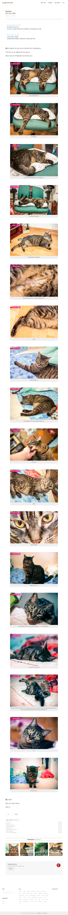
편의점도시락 (35, 897)
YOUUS (31, 899)
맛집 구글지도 (57, 2)
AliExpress (43, 891)
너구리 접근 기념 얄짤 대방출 (11, 832)
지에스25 (40, 901)
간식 (20, 893)
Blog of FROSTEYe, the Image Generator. (16, 866)
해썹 (47, 895)
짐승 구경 (7, 822)
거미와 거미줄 (8, 828)
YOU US (46, 893)
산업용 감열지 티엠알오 (13, 37)
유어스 (20, 897)
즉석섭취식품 (32, 895)
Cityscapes (26, 899)
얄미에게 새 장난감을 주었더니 (11, 829)
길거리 (27, 895)
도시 (25, 897)
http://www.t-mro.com (12, 34)
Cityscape (21, 895)
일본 (25, 891)
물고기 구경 (8, 823)
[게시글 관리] (11, 814)
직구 (43, 899)
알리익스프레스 (26, 901)
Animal (10, 820)
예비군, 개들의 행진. (9, 831)
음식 (36, 901)
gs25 (20, 899)
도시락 (45, 901)
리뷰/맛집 (50, 2)
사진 (63, 2)
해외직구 (40, 893)
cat (36, 899)
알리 (24, 893)
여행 (39, 899)
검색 (14, 892)
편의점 (29, 891)
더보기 (20, 903)
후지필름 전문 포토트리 (13, 27)
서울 (20, 901)
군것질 (33, 891)
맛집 (43, 895)
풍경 (31, 893)
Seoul (20, 891)
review (38, 895)
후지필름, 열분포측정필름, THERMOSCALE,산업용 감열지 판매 (21, 38)
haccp (41, 897)
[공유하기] (10, 814)
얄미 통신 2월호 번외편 (10, 825)
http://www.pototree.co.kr (12, 25)
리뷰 (28, 893)
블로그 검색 (43, 2)
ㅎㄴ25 (29, 897)
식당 (32, 901)
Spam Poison (44, 913)
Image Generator (7, 3)
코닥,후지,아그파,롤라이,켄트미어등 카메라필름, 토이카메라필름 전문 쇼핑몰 (24, 29)
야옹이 (47, 899)
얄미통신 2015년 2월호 (10, 826)
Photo (7, 820)
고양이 (38, 891)
